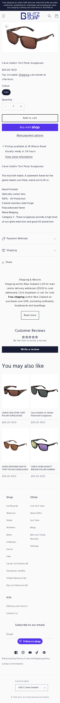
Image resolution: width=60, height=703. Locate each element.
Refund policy (9, 658)
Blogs (33, 527)
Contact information (12, 664)
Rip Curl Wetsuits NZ (17, 585)
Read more (30, 315)
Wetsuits (11, 513)
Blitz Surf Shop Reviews (38, 537)
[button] (49, 15)
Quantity (7, 100)
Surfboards (12, 506)
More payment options (30, 135)
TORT (6, 92)
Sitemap (34, 546)
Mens (9, 535)
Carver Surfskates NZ (17, 564)
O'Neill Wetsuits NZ (16, 578)
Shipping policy (41, 658)
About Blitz (36, 513)
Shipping (24, 75)
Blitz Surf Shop (24, 697)
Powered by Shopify (40, 697)
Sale (8, 556)
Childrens (11, 542)
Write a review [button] (30, 349)
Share (9, 262)
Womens (11, 527)
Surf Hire (34, 520)
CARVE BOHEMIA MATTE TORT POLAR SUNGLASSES (15, 468)
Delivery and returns (17, 606)
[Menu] (3, 15)
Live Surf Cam (37, 506)
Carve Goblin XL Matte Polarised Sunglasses (42, 414)
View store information (19, 157)
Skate (9, 520)
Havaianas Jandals (15, 571)
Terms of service (25, 658)
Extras (9, 549)
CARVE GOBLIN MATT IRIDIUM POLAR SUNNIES (43, 468)
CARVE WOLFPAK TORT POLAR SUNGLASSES (13, 414)
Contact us (12, 613)
